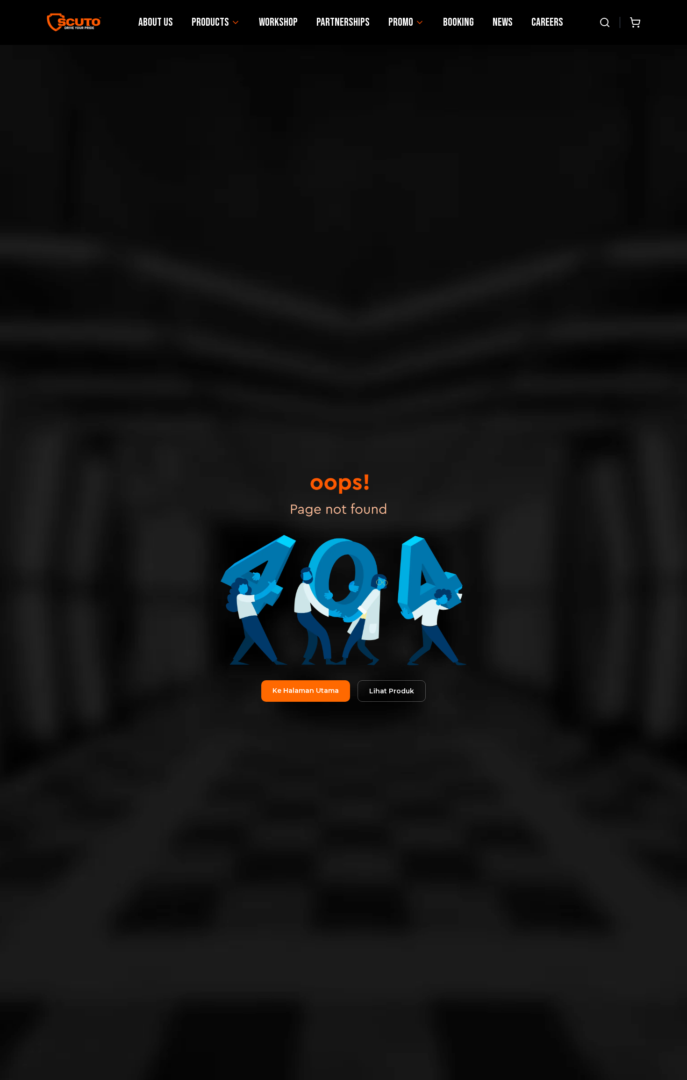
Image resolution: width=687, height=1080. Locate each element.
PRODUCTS (210, 22)
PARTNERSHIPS (343, 22)
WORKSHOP (278, 22)
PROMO (400, 22)
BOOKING (458, 22)
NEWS (503, 22)
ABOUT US (155, 22)
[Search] (604, 22)
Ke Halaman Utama (305, 690)
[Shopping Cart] (635, 22)
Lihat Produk (391, 691)
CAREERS (547, 22)
